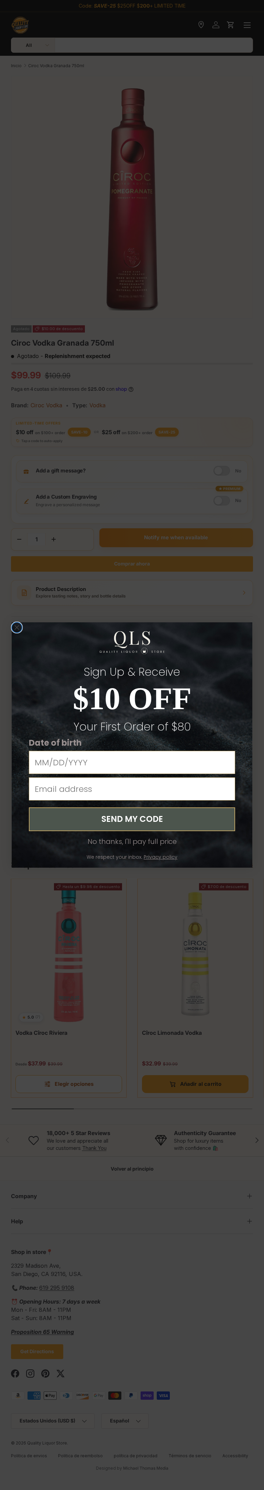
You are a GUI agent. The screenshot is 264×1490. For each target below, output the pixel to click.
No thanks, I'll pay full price (132, 841)
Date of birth (55, 742)
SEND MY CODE (132, 819)
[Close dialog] (17, 627)
